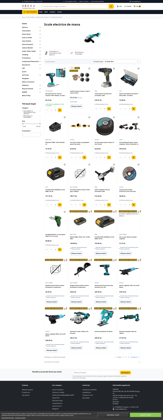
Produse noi (26, 392)
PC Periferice (26, 58)
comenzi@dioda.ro (121, 409)
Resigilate (25, 78)
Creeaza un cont (88, 395)
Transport (52, 12)
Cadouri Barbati (27, 48)
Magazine (55, 409)
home (24, 23)
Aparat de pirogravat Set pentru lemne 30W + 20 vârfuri (128, 94)
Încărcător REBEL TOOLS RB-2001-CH (55, 143)
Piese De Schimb (27, 89)
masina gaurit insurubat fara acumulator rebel (103, 94)
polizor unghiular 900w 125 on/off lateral (55, 335)
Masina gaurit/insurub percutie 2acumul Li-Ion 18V (104, 286)
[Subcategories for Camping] (40, 54)
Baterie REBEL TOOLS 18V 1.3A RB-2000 (80, 237)
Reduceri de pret (27, 390)
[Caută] (111, 6)
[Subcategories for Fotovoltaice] (40, 30)
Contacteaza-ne (57, 403)
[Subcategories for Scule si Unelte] (40, 37)
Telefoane (25, 85)
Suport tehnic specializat (97, 1)
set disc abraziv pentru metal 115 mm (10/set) (104, 143)
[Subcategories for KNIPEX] (40, 92)
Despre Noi (56, 398)
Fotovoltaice (26, 31)
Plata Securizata (57, 401)
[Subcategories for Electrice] (40, 27)
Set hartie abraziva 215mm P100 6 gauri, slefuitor (80, 190)
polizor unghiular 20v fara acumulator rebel (102, 190)
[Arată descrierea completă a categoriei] (139, 362)
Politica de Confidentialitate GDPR (63, 395)
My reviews (86, 398)
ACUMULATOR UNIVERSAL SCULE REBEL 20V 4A (55, 190)
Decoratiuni (26, 65)
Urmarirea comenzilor (90, 390)
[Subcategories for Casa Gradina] (40, 41)
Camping (25, 55)
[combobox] (75, 6)
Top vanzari (25, 395)
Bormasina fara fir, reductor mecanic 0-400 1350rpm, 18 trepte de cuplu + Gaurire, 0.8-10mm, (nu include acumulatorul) (55, 94)
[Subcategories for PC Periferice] (40, 58)
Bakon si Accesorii (28, 82)
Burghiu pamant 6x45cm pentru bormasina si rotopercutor (79, 286)
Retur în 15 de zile (84, 1)
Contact (59, 12)
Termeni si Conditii (58, 392)
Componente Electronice (30, 61)
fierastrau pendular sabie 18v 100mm (127, 332)
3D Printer (25, 75)
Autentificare (87, 392)
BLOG (40, 12)
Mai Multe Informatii (8, 418)
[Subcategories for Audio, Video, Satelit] (40, 51)
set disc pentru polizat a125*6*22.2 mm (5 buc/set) (127, 190)
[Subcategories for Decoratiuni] (40, 64)
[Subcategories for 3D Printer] (40, 75)
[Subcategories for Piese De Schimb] (40, 88)
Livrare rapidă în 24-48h (70, 1)
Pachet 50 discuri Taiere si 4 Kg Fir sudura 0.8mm (80, 92)
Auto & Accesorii (27, 44)
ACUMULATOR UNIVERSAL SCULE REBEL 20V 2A (104, 237)
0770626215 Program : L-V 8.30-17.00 (126, 407)
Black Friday (26, 95)
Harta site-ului (56, 406)
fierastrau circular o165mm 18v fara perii (79, 332)
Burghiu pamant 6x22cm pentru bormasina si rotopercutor (54, 286)
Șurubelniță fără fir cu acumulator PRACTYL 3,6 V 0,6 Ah (55, 235)
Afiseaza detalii (76, 106)
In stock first (109, 61)
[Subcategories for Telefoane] (40, 85)
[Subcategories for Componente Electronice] (40, 61)
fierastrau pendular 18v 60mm (103, 331)
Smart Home (26, 34)
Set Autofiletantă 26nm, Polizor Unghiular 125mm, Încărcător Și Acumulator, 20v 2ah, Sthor (128, 143)
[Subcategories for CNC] (40, 68)
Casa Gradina (26, 41)
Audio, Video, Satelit (29, 51)
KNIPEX (24, 92)
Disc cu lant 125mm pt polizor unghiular (128, 237)
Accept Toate (145, 415)
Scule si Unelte (27, 38)
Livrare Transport (57, 390)
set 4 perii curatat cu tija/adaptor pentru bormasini (79, 143)
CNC (23, 68)
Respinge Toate (113, 415)
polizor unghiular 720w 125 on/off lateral (129, 286)
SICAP (46, 12)
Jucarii (24, 72)
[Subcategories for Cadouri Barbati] (40, 47)
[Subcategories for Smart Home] (40, 34)
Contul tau (86, 385)
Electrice (25, 27)
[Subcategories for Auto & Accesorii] (40, 44)
